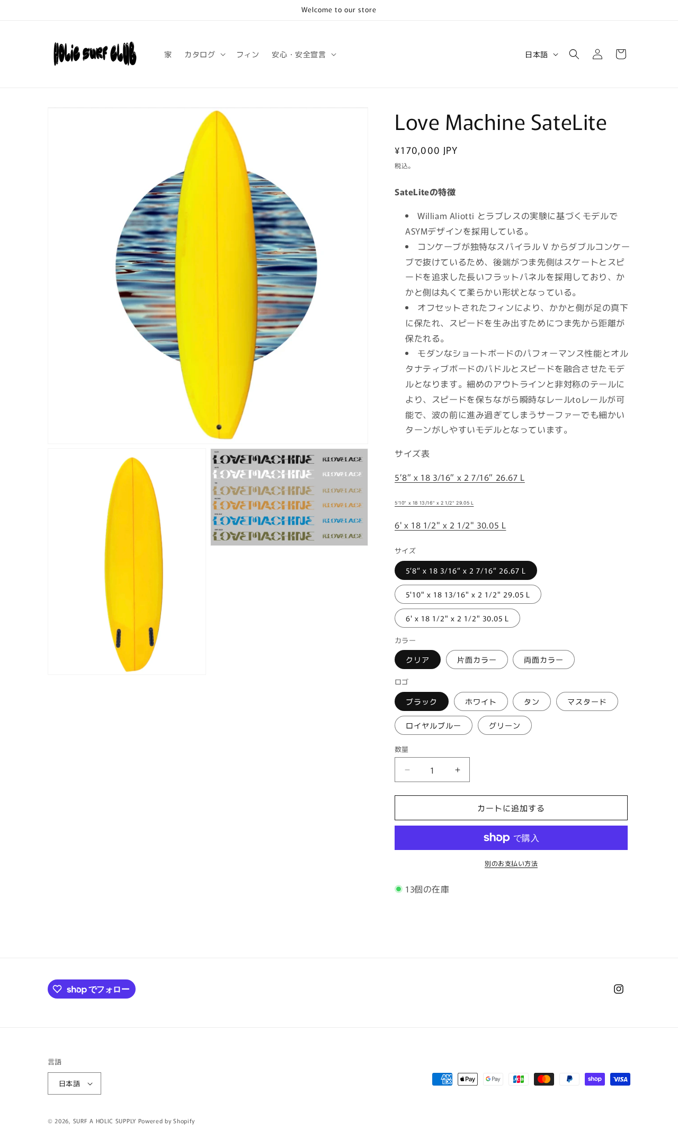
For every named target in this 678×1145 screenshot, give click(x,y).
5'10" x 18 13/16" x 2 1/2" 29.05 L (434, 503)
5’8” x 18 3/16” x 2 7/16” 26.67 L (460, 477)
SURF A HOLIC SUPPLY (104, 1120)
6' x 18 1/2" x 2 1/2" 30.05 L (450, 524)
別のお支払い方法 (511, 863)
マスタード (587, 701)
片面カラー (477, 659)
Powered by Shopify (166, 1120)
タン (532, 701)
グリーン (505, 725)
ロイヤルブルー (433, 725)
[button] (203, 54)
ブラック (422, 701)
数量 (402, 749)
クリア (418, 659)
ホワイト (481, 701)
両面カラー (544, 659)
